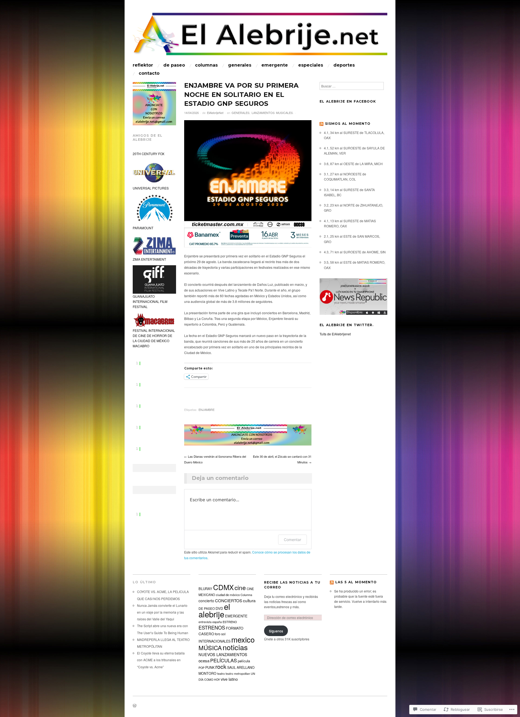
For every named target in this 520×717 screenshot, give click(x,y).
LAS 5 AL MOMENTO (356, 582)
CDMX (223, 587)
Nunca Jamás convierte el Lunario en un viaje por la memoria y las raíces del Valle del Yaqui (162, 612)
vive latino (229, 679)
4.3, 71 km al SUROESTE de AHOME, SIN (355, 252)
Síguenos (276, 630)
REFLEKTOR (143, 65)
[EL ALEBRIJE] (260, 36)
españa (217, 622)
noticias (235, 647)
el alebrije (214, 610)
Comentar (292, 539)
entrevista (205, 622)
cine (240, 587)
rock (220, 666)
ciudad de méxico (228, 594)
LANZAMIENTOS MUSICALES (272, 112)
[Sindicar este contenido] (321, 124)
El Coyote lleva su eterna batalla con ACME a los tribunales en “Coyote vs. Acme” (161, 660)
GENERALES (239, 65)
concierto (206, 600)
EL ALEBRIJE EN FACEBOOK (348, 101)
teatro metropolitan (238, 674)
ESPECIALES (310, 65)
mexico (243, 639)
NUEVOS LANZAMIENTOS (223, 654)
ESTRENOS (212, 627)
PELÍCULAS (223, 660)
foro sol (220, 633)
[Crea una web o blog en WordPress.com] (134, 706)
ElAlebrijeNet (215, 112)
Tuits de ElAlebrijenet (335, 334)
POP (201, 668)
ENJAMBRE (206, 409)
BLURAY (205, 588)
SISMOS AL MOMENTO (347, 124)
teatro (221, 673)
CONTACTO (149, 73)
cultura (249, 600)
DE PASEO (174, 65)
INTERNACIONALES (214, 641)
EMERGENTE (274, 65)
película (244, 660)
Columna (246, 594)
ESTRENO (230, 622)
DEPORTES (344, 65)
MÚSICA (210, 647)
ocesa (204, 660)
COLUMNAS (206, 65)
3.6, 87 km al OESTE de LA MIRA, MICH (353, 163)
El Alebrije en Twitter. (346, 325)
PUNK (209, 667)
